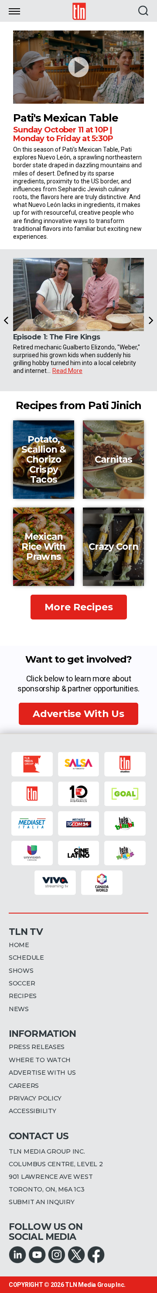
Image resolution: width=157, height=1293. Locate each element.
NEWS (19, 1009)
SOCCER (22, 983)
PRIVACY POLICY (35, 1098)
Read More (67, 370)
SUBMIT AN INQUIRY (41, 1202)
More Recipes (78, 607)
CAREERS (24, 1086)
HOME (19, 945)
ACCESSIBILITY (32, 1111)
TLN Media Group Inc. (95, 1284)
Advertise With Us (78, 714)
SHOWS (21, 971)
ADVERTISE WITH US (42, 1072)
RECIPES (23, 996)
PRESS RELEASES (37, 1047)
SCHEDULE (26, 957)
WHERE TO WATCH (40, 1060)
